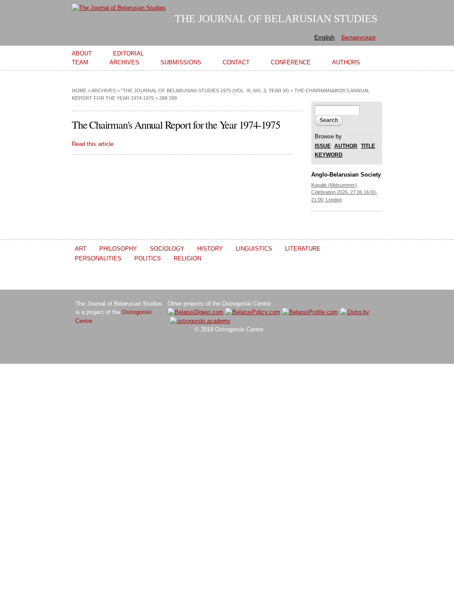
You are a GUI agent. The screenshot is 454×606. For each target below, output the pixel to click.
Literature (303, 248)
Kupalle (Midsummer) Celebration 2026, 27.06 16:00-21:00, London (344, 192)
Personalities (98, 258)
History (210, 248)
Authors (346, 62)
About (82, 53)
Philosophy (118, 248)
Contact (236, 62)
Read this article (93, 144)
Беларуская (358, 37)
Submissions (180, 62)
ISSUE (323, 146)
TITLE (368, 146)
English (324, 37)
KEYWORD (329, 155)
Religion (187, 258)
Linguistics (254, 248)
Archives (124, 62)
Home (79, 90)
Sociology (167, 248)
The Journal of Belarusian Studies (276, 18)
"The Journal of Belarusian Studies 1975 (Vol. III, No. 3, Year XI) (205, 90)
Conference (291, 62)
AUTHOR (345, 146)
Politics (147, 258)
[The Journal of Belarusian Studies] (119, 7)
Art (80, 248)
